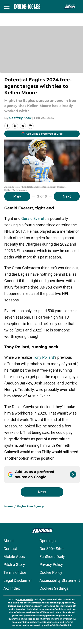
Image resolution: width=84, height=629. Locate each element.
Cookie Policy (50, 572)
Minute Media (25, 599)
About (8, 540)
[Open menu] (6, 6)
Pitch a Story (14, 564)
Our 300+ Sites (51, 548)
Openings (47, 540)
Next (67, 196)
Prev (17, 196)
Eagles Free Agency (30, 506)
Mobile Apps (14, 556)
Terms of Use (14, 572)
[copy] (31, 126)
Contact (10, 548)
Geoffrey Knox (20, 118)
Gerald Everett (33, 218)
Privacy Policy (51, 564)
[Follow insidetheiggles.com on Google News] (73, 474)
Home (8, 506)
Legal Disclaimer (17, 580)
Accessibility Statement (59, 580)
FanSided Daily (52, 556)
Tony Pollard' (43, 357)
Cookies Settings (53, 588)
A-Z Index (11, 588)
